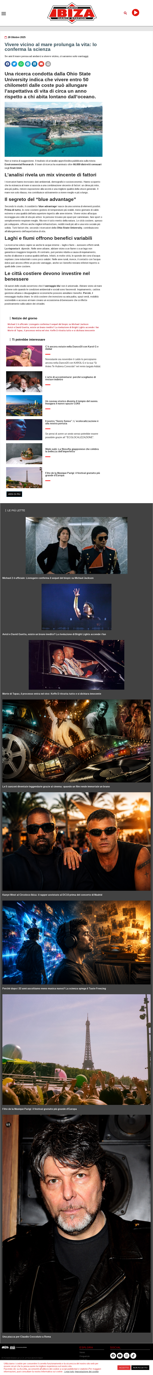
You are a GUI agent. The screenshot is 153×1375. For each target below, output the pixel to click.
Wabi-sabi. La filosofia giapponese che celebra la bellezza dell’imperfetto (72, 450)
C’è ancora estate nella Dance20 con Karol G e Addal (71, 347)
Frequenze (84, 1356)
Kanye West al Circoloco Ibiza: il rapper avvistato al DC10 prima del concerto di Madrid (52, 895)
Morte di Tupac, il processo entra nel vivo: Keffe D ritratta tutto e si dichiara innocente (51, 330)
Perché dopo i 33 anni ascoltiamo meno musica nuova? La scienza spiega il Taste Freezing (54, 988)
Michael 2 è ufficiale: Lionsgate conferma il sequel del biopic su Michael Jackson (48, 324)
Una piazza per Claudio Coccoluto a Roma (26, 1336)
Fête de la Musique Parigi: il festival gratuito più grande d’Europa (72, 474)
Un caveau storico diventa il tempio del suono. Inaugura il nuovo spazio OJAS (71, 402)
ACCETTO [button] (124, 1368)
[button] (3, 13)
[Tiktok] (133, 1356)
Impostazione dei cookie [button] (87, 1371)
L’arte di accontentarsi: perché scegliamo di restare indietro (70, 378)
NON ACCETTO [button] (140, 1368)
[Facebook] (113, 1356)
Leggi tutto (69, 1371)
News (82, 1352)
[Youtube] (120, 1356)
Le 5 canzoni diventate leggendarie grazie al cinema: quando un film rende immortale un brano (56, 786)
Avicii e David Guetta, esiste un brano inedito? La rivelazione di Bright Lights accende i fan (53, 327)
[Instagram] (127, 1356)
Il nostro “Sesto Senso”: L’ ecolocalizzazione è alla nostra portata (71, 422)
